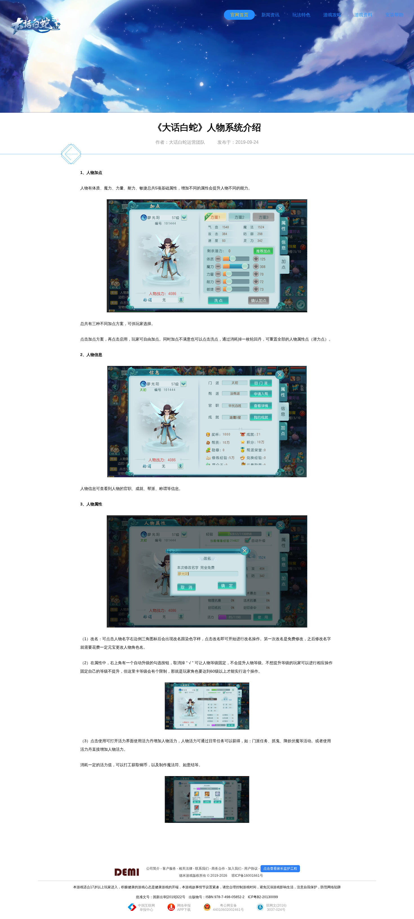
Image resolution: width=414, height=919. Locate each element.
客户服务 (169, 869)
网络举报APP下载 (184, 907)
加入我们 (234, 869)
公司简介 (153, 869)
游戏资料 (363, 14)
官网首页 (239, 14)
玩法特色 (301, 14)
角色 (135, 647)
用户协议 (251, 869)
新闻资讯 (270, 14)
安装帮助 (394, 14)
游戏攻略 (332, 14)
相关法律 (185, 869)
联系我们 (202, 869)
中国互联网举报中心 (146, 907)
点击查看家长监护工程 (280, 869)
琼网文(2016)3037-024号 (276, 907)
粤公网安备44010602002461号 (228, 907)
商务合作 (218, 869)
